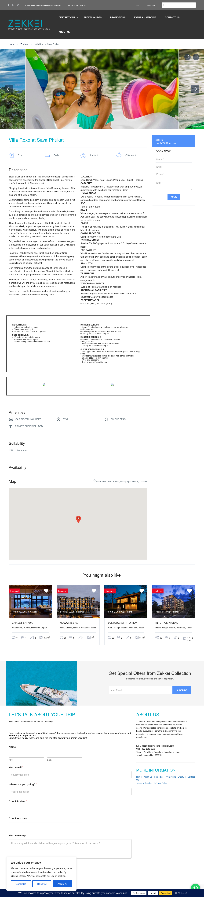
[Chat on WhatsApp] (195, 888)
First (11, 759)
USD (137, 5)
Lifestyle (182, 776)
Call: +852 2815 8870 (76, 5)
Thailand (24, 44)
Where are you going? (23, 784)
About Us (64, 31)
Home (11, 44)
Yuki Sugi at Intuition (123, 622)
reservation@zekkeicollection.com (158, 745)
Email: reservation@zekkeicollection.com (43, 5)
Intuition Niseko (166, 622)
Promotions (117, 17)
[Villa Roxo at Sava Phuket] (44, 385)
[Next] (195, 89)
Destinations (67, 17)
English (150, 5)
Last (49, 759)
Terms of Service (144, 782)
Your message (17, 835)
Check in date (18, 801)
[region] (41, 874)
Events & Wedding (145, 17)
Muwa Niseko (69, 622)
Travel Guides (93, 17)
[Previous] (9, 89)
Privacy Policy (160, 782)
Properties (159, 776)
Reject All (42, 883)
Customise (20, 883)
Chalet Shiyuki (22, 622)
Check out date (19, 818)
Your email (16, 767)
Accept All (62, 883)
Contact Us (172, 17)
